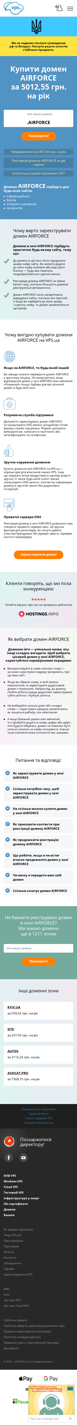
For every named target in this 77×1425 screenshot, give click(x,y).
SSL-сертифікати (16, 1204)
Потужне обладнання (38, 1122)
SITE (10, 1029)
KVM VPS (10, 1175)
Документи (11, 1348)
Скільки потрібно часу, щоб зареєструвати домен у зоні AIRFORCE (36, 793)
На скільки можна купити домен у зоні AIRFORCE (40, 810)
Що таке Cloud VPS (16, 1306)
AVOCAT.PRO (17, 1073)
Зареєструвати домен (39, 554)
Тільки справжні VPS (39, 1118)
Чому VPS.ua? (12, 1235)
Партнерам (11, 1246)
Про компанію (13, 1240)
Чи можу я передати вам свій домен (37, 877)
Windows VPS (13, 1181)
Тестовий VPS (14, 1192)
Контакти (10, 1257)
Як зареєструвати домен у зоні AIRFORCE (38, 775)
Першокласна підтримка (38, 1109)
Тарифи (9, 1269)
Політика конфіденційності (22, 1337)
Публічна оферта (15, 1320)
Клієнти (9, 1252)
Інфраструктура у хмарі (21, 1198)
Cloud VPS (11, 1187)
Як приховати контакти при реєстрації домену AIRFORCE (36, 826)
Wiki (6, 1289)
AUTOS (12, 1051)
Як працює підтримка (18, 1229)
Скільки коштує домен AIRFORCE (40, 891)
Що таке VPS (12, 1300)
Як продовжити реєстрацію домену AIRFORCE (36, 842)
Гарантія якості (38, 1113)
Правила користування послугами (27, 1331)
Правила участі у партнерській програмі (31, 1342)
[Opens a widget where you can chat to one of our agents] (51, 1403)
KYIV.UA (13, 1007)
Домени (10, 1209)
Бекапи (9, 1215)
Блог (7, 1294)
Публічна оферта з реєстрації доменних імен (34, 1326)
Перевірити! (38, 136)
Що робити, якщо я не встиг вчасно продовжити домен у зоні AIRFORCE (40, 859)
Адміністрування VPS (18, 1274)
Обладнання (12, 1263)
